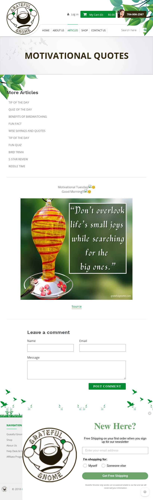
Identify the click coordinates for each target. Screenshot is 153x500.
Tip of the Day (19, 102)
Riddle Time (17, 166)
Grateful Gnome (15, 434)
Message (33, 357)
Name (31, 341)
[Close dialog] (150, 413)
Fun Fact (15, 124)
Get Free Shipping (115, 475)
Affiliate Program (16, 456)
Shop (9, 440)
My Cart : (102, 14)
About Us (12, 445)
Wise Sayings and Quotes (27, 131)
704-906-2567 (135, 14)
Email (83, 341)
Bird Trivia (16, 152)
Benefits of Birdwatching (28, 116)
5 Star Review (18, 159)
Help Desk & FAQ (16, 451)
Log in (75, 14)
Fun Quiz (15, 145)
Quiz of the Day (20, 109)
